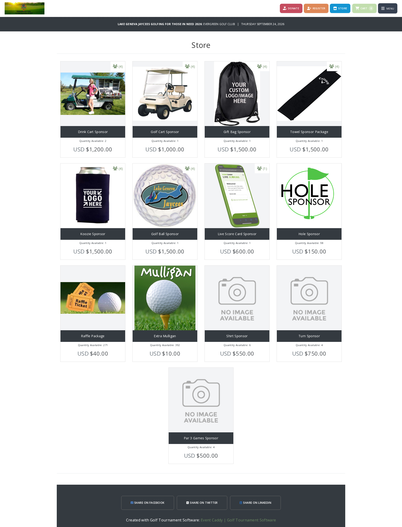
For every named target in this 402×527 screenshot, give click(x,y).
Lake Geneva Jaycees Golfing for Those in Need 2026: (160, 24)
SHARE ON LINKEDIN (256, 503)
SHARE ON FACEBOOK (148, 503)
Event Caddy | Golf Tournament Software (238, 520)
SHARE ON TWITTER (203, 503)
